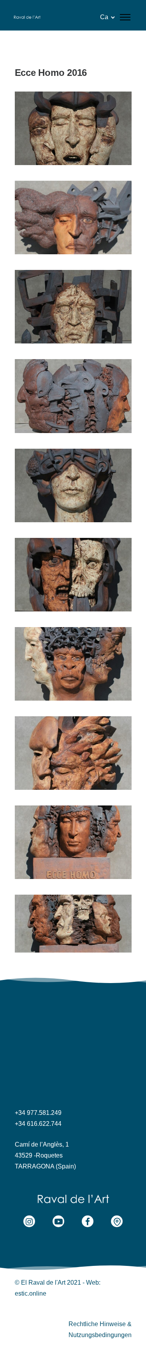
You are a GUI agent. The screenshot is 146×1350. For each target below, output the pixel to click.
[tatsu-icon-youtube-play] (60, 1221)
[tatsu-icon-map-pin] (117, 1221)
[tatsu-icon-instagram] (31, 1221)
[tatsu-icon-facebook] (89, 1221)
